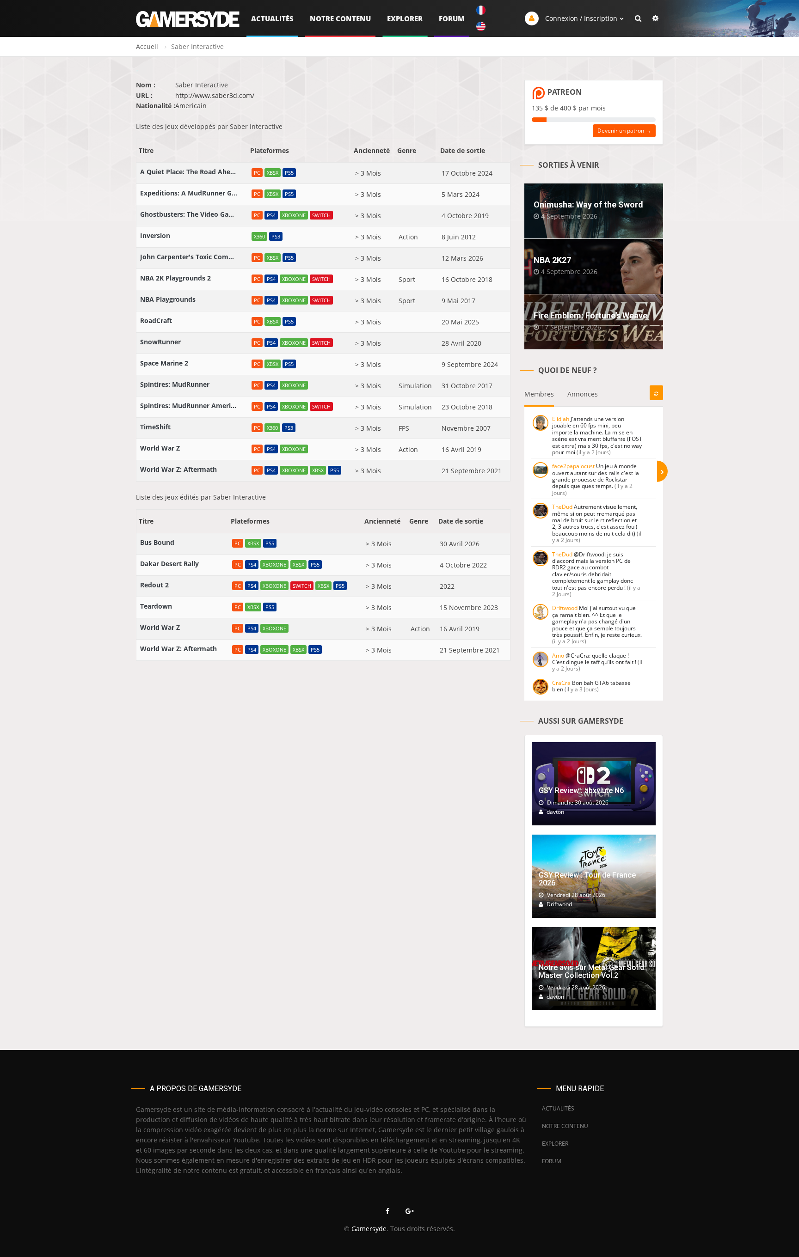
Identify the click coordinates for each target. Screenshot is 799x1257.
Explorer (405, 18)
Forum (452, 18)
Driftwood (565, 608)
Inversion (155, 235)
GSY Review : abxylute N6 (581, 790)
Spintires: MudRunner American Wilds (188, 405)
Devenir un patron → (624, 130)
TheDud (562, 507)
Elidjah (560, 419)
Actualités (272, 18)
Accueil (147, 46)
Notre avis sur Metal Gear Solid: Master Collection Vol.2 (592, 971)
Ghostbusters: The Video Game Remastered (188, 214)
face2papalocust (573, 466)
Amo (558, 655)
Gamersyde (369, 1228)
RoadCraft (156, 320)
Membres (539, 394)
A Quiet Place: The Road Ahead (188, 171)
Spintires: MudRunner (174, 384)
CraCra (561, 683)
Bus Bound (157, 542)
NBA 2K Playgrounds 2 (175, 278)
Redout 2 (154, 584)
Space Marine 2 (164, 363)
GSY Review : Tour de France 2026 (587, 879)
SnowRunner (160, 341)
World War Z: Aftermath (178, 469)
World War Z (160, 448)
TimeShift (155, 426)
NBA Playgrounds (168, 299)
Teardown (156, 606)
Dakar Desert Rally (169, 563)
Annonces (582, 394)
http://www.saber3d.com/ (214, 95)
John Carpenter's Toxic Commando (188, 256)
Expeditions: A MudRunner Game (188, 193)
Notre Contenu (340, 18)
